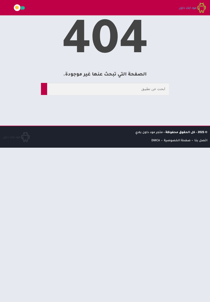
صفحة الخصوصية (177, 141)
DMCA (155, 141)
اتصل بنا (200, 141)
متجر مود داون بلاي (149, 132)
